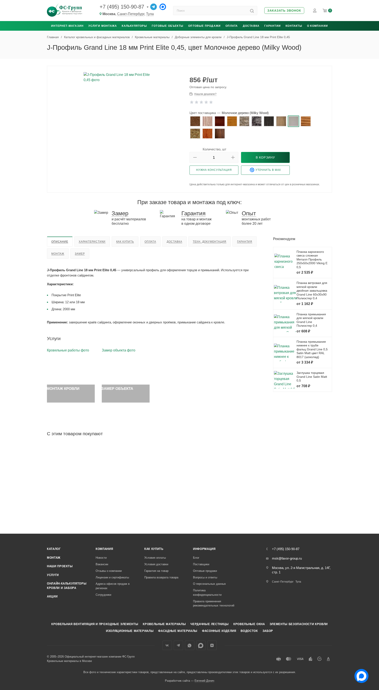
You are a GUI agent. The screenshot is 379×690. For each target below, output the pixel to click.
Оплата (231, 25)
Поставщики (201, 564)
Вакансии (102, 564)
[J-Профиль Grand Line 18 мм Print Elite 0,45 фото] (118, 121)
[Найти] (252, 10)
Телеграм (178, 645)
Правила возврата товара (161, 577)
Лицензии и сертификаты (112, 577)
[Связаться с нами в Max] (359, 674)
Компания (104, 549)
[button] (284, 10)
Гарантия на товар (156, 570)
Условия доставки (156, 564)
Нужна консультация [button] (214, 169)
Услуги (53, 575)
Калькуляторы (134, 25)
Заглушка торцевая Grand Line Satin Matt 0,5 (312, 376)
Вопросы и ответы (205, 577)
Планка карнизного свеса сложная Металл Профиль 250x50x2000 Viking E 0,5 (312, 259)
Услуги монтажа (102, 25)
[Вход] (314, 10)
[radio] (195, 121)
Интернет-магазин (67, 25)
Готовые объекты (167, 25)
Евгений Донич (204, 680)
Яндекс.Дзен (212, 645)
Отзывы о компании (109, 570)
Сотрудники (103, 594)
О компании (317, 25)
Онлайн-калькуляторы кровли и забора (66, 586)
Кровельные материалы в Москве (69, 661)
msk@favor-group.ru (287, 558)
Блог (196, 557)
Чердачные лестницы (209, 624)
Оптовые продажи (204, 25)
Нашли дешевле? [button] (205, 94)
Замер (80, 253)
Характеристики (92, 241)
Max (201, 645)
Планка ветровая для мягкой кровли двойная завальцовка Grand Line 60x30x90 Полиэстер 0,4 (312, 290)
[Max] (162, 7)
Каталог (54, 549)
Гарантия (244, 241)
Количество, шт (214, 149)
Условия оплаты (155, 557)
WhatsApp (189, 645)
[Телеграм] (153, 7)
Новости (101, 557)
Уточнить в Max (268, 169)
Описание (59, 241)
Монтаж (57, 253)
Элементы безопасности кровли (299, 624)
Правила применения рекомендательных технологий (213, 603)
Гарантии (272, 25)
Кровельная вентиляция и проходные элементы (94, 624)
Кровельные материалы (164, 624)
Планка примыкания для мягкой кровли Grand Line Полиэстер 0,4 (311, 320)
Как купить (125, 241)
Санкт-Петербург (130, 14)
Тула (150, 14)
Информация (204, 549)
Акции (52, 596)
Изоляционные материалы (130, 631)
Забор (268, 631)
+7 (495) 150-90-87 (122, 7)
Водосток (249, 631)
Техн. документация (209, 241)
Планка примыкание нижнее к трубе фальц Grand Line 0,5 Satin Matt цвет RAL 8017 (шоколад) (312, 349)
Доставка (251, 25)
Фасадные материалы (177, 631)
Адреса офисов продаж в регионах (113, 586)
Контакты (294, 25)
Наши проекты (60, 566)
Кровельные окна (249, 624)
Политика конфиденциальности (207, 592)
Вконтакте (167, 645)
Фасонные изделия (219, 631)
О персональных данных (209, 583)
